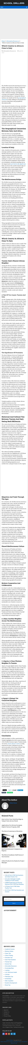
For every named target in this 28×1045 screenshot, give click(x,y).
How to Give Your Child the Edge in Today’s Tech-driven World (12, 820)
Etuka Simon (13, 803)
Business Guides (9, 951)
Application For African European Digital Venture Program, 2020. (12, 826)
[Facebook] (3, 1034)
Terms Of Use (14, 1043)
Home (2, 1041)
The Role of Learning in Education (12, 831)
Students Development (11, 983)
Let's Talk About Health (11, 972)
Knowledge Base (9, 968)
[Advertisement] (14, 24)
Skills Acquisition (9, 980)
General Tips (8, 964)
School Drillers (14, 3)
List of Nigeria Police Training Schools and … (13, 1027)
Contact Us (6, 1012)
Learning (7, 970)
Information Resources (9, 51)
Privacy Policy (7, 1016)
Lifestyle (7, 974)
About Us (6, 1010)
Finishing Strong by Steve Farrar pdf (11, 1025)
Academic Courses (10, 949)
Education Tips (9, 957)
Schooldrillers (5, 995)
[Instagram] (9, 1034)
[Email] (14, 1034)
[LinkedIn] (12, 1034)
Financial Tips (8, 961)
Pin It (9, 790)
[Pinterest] (6, 1034)
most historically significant (18, 164)
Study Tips (7, 985)
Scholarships (8, 978)
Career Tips (8, 953)
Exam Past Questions (10, 959)
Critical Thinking (9, 955)
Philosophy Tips (9, 976)
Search (13, 903)
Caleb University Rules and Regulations (12, 1023)
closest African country (13, 743)
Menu (2, 7)
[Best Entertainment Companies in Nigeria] (14, 840)
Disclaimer (6, 1014)
